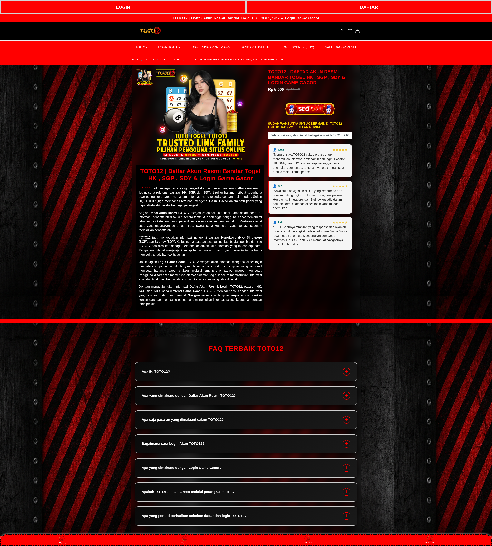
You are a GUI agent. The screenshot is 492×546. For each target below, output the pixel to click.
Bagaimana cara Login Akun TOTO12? (173, 444)
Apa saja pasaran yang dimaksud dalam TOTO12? (183, 420)
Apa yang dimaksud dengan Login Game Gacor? (182, 468)
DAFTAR (369, 7)
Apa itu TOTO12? (156, 372)
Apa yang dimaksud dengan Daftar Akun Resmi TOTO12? (189, 396)
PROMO (62, 542)
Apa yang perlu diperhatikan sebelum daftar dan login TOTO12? (194, 516)
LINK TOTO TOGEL (170, 59)
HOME (135, 59)
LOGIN (123, 7)
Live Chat (430, 542)
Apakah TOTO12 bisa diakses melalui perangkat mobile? (188, 492)
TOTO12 (149, 59)
